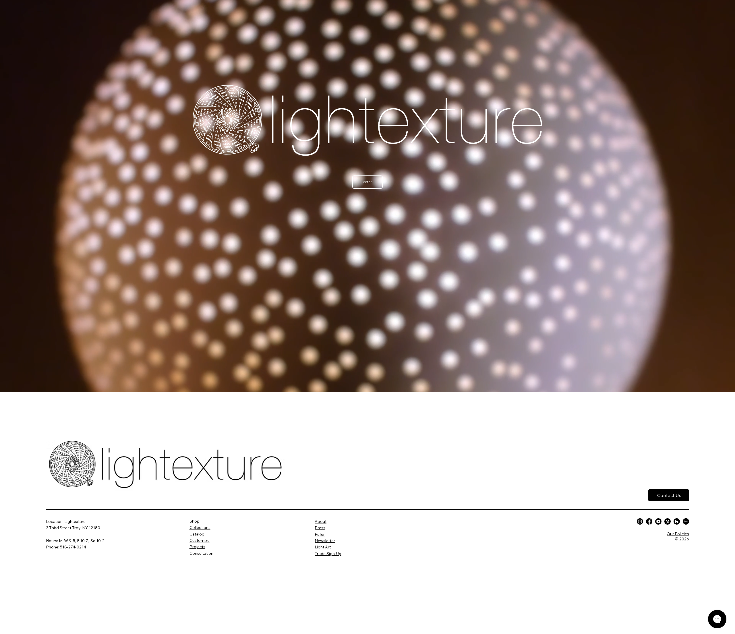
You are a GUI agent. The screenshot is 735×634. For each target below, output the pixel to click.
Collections (199, 527)
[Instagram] (640, 521)
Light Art (323, 547)
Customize (199, 540)
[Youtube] (658, 521)
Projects (197, 546)
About (320, 521)
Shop (194, 521)
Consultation (201, 553)
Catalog (196, 534)
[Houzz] (677, 521)
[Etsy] (686, 521)
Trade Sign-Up (328, 553)
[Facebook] (649, 521)
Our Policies (678, 533)
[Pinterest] (667, 521)
